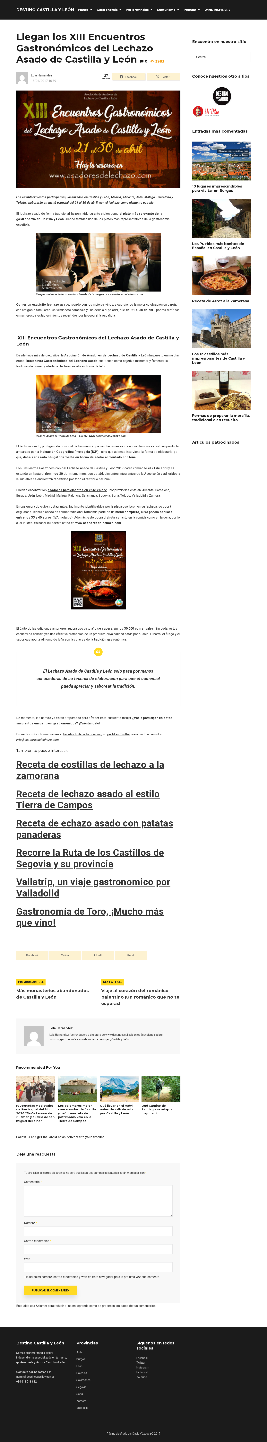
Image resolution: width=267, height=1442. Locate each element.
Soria (79, 1393)
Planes (83, 10)
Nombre (30, 1223)
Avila (79, 1352)
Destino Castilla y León (45, 9)
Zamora (81, 1401)
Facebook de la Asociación (82, 734)
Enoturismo (166, 10)
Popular (190, 10)
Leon (79, 1366)
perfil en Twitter (118, 734)
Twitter (140, 1362)
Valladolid (82, 1407)
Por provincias (137, 10)
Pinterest (142, 1372)
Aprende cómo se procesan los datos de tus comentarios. (116, 1306)
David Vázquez (142, 1433)
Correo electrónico (37, 1241)
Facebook (142, 1357)
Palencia (81, 1373)
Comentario (33, 1182)
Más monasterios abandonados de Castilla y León (52, 994)
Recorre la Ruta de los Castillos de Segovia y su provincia (90, 858)
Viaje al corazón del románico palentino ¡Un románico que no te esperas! (140, 997)
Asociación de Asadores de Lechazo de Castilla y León (106, 355)
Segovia (81, 1387)
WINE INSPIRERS (217, 10)
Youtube (141, 1377)
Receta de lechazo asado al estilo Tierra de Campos (88, 799)
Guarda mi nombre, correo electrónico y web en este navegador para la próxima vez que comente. (93, 1277)
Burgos (80, 1359)
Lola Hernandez (61, 1028)
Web (27, 1259)
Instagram (142, 1367)
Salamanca (83, 1380)
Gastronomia (107, 10)
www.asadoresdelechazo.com (98, 523)
